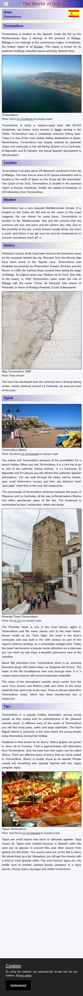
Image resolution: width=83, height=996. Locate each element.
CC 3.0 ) (17, 620)
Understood (18, 985)
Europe (38, 46)
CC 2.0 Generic (25, 119)
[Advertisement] (41, 915)
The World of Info (41, 3)
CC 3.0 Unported (30, 454)
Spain (58, 129)
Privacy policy (24, 975)
